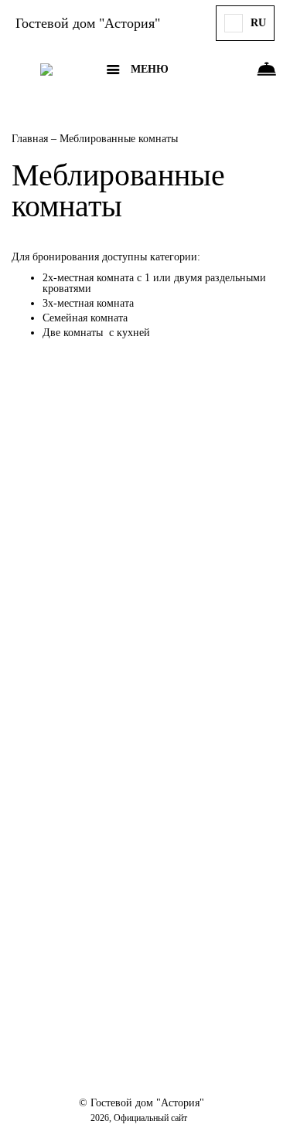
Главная (31, 138)
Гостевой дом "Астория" (87, 23)
